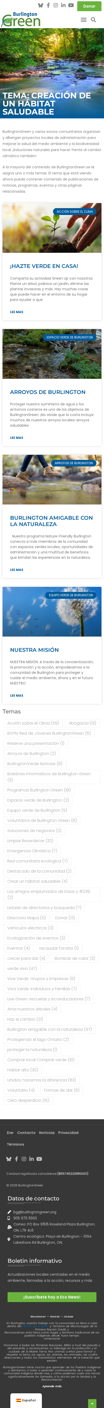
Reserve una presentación (35, 743)
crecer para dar (26, 958)
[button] (84, 20)
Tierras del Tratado (35, 1326)
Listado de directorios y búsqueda (44, 908)
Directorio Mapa (26, 918)
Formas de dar (62, 1090)
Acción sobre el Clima (33, 723)
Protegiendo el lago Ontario (38, 1039)
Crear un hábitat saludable (37, 881)
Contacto (26, 1132)
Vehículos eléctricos (30, 928)
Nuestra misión (34, 650)
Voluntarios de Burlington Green (42, 820)
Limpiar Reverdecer (30, 841)
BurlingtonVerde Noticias (34, 764)
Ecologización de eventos (36, 938)
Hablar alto (22, 1070)
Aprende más (52, 1386)
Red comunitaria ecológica (37, 861)
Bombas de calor (75, 958)
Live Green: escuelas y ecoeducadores (48, 999)
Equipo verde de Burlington (37, 810)
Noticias (47, 1132)
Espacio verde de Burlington (38, 800)
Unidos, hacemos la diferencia (41, 1080)
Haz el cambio (25, 1019)
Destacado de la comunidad (39, 871)
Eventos (18, 948)
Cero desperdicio (28, 1100)
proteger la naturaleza (32, 1050)
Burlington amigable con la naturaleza (51, 521)
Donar (65, 918)
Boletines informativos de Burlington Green (49, 777)
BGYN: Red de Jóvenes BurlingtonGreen (49, 733)
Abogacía (82, 723)
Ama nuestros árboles (32, 1009)
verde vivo (22, 968)
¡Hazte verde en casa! (44, 266)
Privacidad (68, 1132)
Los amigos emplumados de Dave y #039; (49, 894)
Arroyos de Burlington (48, 392)
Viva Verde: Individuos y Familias (42, 989)
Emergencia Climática (32, 851)
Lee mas (16, 312)
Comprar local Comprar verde (40, 1060)
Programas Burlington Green (39, 790)
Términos (15, 1144)
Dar (10, 1132)
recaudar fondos (59, 948)
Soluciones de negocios (34, 831)
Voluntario (21, 1090)
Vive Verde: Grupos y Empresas (41, 979)
